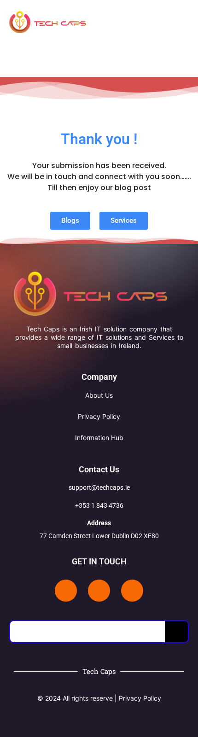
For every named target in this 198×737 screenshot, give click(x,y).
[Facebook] (99, 591)
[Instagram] (132, 591)
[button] (174, 23)
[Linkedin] (66, 591)
